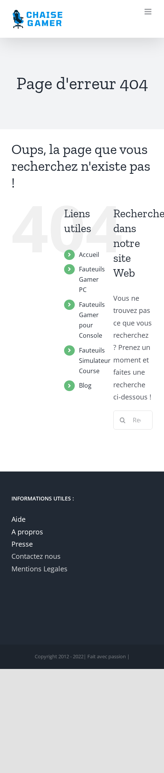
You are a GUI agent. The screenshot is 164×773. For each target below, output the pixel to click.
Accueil (89, 254)
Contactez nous (36, 556)
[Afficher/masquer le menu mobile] (149, 12)
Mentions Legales (39, 568)
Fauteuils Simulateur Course (95, 360)
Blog (85, 385)
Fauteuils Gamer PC (92, 279)
